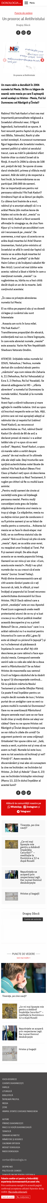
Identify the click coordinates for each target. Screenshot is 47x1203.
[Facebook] (18, 32)
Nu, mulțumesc (23, 1197)
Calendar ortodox (11, 1143)
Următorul (42, 60)
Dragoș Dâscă (23, 25)
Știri (4, 1107)
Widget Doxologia (11, 1147)
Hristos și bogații (29, 893)
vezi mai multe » (23, 957)
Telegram (25, 811)
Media (5, 1103)
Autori (5, 1119)
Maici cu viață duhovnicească (16, 1127)
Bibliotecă (7, 1095)
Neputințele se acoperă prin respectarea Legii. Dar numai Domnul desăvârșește (31, 877)
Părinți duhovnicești (12, 1123)
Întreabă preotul (10, 1099)
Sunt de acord (8, 1197)
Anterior (4, 60)
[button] (30, 2)
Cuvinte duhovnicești (13, 1083)
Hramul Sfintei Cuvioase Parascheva (20, 1111)
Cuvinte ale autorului (32, 919)
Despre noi (7, 1167)
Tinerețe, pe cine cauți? (29, 826)
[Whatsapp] (23, 32)
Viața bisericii (9, 1079)
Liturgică (7, 1091)
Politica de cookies (11, 1171)
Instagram (32, 806)
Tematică (6, 1131)
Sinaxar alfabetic (11, 1135)
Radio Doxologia (10, 1151)
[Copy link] (29, 32)
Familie (5, 1087)
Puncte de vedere (24, 13)
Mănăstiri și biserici (12, 1139)
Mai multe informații (17, 1191)
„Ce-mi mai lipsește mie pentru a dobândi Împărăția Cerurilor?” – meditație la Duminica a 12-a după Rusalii (30, 851)
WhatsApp (16, 806)
